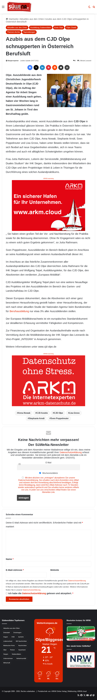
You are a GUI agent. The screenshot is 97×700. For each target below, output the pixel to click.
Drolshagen (17, 632)
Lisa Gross (74, 413)
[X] (36, 67)
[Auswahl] (3, 8)
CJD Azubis (42, 413)
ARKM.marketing (48, 178)
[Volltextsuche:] (94, 8)
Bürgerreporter (13, 61)
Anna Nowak (24, 413)
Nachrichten (22, 645)
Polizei (12, 650)
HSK (13, 637)
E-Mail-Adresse (15, 570)
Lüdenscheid (7, 641)
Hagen (5, 637)
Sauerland (22, 650)
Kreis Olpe (58, 27)
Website (54, 570)
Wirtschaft (6, 663)
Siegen (5, 654)
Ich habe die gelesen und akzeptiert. (40, 593)
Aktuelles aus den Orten (32, 19)
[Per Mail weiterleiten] (60, 67)
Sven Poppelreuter (60, 418)
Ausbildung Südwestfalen (40, 27)
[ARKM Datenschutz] (48, 380)
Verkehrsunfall (21, 658)
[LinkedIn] (42, 67)
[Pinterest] (48, 67)
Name (10, 559)
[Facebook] (29, 67)
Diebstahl (6, 632)
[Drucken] (67, 67)
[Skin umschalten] (89, 8)
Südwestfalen (16, 654)
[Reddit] (54, 67)
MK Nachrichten (21, 641)
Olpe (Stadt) (71, 27)
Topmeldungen (29, 32)
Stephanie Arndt (36, 418)
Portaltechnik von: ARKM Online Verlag (52, 691)
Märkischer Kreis (9, 645)
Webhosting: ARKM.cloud (77, 691)
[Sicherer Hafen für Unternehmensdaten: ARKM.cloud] (48, 205)
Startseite (13, 19)
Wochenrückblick (50, 473)
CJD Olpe (58, 413)
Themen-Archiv (13, 32)
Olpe (5, 650)
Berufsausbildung (19, 311)
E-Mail (48, 462)
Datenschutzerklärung (71, 452)
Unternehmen (8, 658)
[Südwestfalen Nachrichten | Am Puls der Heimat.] (19, 7)
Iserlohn (21, 637)
